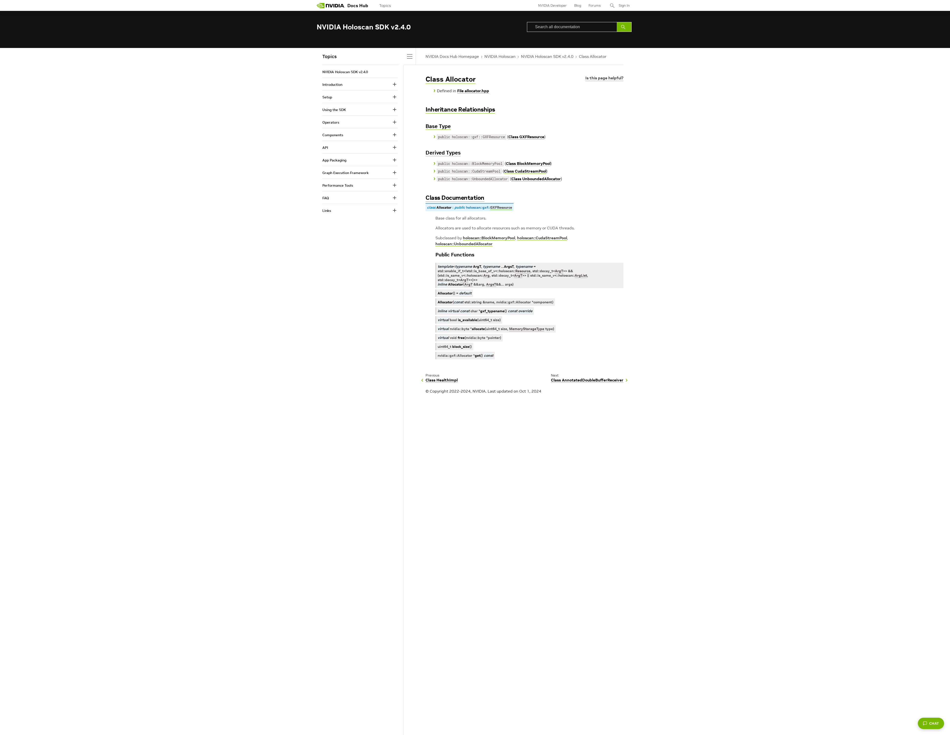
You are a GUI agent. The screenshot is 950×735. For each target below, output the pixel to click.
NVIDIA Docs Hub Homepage (452, 56)
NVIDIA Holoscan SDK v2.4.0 (547, 56)
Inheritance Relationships (460, 109)
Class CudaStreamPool (525, 171)
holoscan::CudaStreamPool (542, 237)
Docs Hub (357, 5)
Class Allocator (592, 56)
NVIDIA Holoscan (500, 56)
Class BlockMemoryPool (528, 163)
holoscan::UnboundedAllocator (464, 243)
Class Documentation (455, 197)
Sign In (624, 5)
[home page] (331, 5)
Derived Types (443, 152)
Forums (595, 5)
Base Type (438, 126)
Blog (577, 5)
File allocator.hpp (473, 90)
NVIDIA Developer (552, 5)
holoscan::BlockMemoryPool (489, 237)
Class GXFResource (526, 136)
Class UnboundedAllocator (536, 178)
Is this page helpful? (604, 77)
